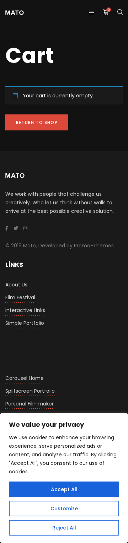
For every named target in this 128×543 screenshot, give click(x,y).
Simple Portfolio (24, 323)
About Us (16, 284)
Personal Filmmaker (29, 403)
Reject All (64, 527)
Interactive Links (25, 310)
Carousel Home (24, 378)
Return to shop (37, 122)
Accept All (64, 489)
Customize (64, 508)
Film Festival (20, 297)
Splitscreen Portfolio (30, 390)
